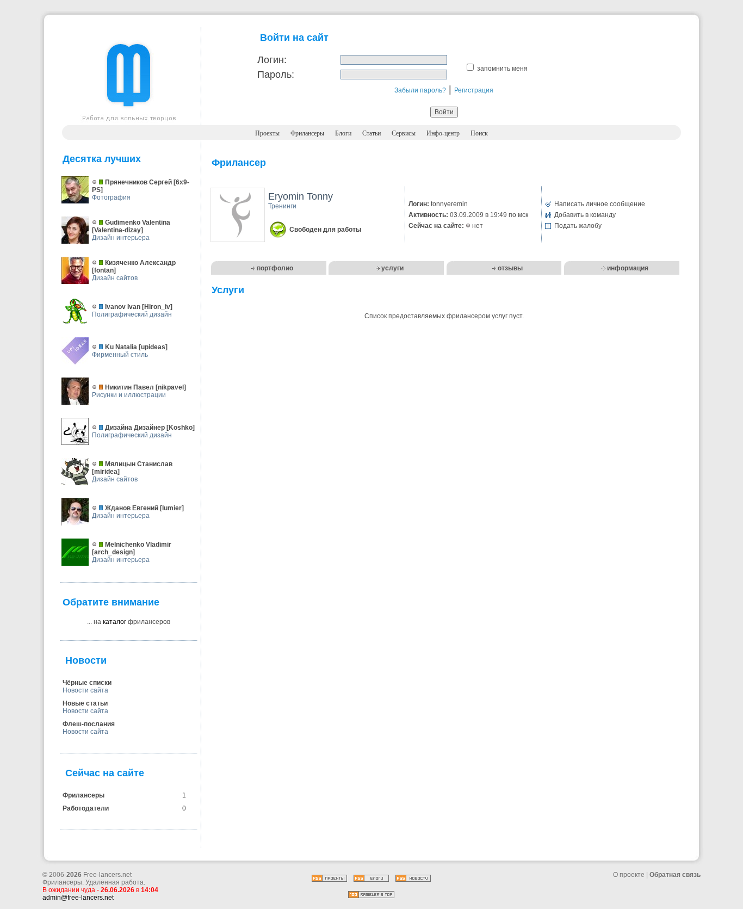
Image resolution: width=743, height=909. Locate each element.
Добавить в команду (585, 215)
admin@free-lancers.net (78, 897)
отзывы (510, 268)
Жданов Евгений (131, 508)
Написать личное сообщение (599, 204)
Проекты (267, 133)
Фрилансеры (307, 133)
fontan (104, 270)
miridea (105, 471)
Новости (86, 660)
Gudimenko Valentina (137, 222)
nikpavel (171, 387)
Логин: (272, 59)
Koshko (181, 427)
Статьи (371, 133)
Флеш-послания (89, 724)
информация (627, 268)
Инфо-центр (443, 133)
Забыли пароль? (420, 90)
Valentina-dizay (117, 230)
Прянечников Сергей (138, 182)
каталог (114, 622)
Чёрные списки (87, 683)
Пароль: (275, 74)
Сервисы (404, 133)
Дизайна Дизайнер (135, 427)
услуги (392, 268)
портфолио (275, 268)
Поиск (479, 133)
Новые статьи (85, 703)
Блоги (343, 133)
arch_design (113, 552)
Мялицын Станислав (138, 464)
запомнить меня (502, 68)
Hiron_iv (157, 307)
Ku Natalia (121, 347)
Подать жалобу (578, 226)
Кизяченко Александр (140, 263)
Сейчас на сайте (104, 773)
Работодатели (86, 808)
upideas (153, 347)
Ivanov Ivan (122, 307)
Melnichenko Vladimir (138, 544)
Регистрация (473, 90)
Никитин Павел (129, 387)
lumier (172, 508)
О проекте (629, 875)
